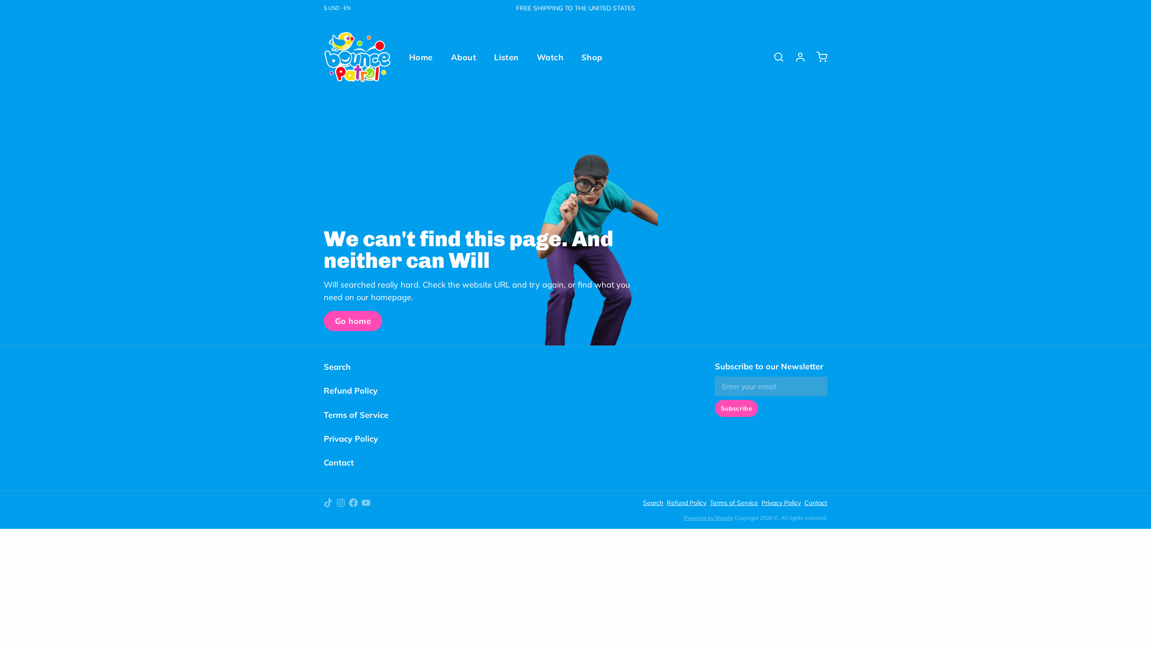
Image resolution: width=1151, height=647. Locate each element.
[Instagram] (340, 502)
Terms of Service (356, 415)
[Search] (775, 57)
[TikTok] (328, 502)
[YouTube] (365, 502)
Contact (339, 462)
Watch (550, 57)
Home (421, 57)
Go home (353, 321)
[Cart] (818, 57)
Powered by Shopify (708, 517)
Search (337, 367)
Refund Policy (351, 391)
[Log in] (797, 57)
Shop (591, 57)
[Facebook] (353, 502)
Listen (506, 57)
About (463, 57)
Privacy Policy (351, 439)
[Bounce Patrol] (357, 57)
